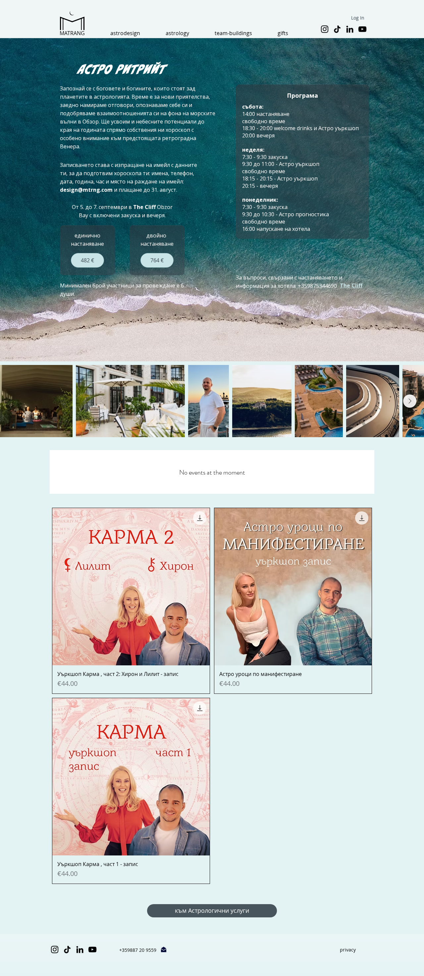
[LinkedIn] (350, 29)
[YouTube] (362, 29)
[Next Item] (409, 401)
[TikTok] (337, 29)
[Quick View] (131, 586)
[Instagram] (325, 29)
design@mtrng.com (86, 189)
